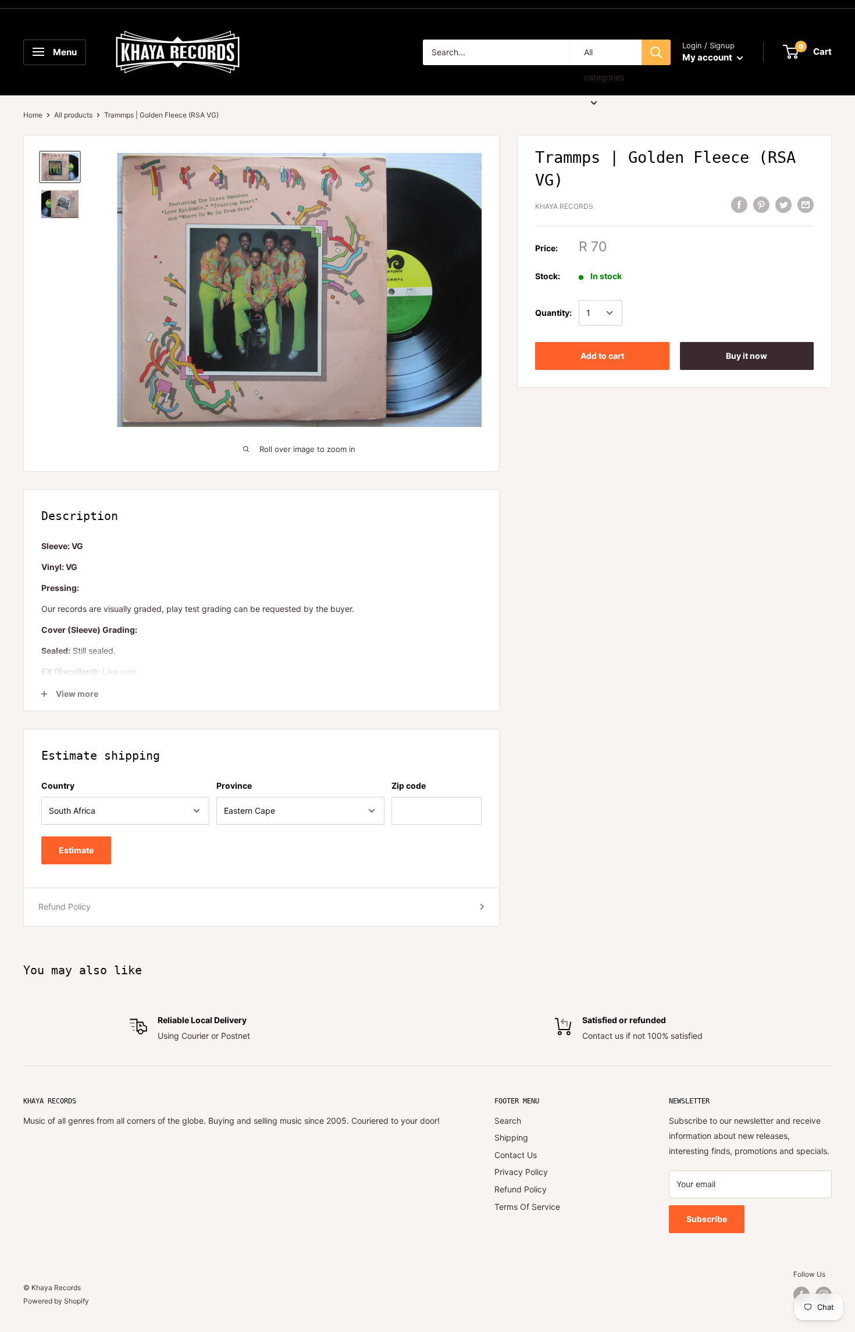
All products (73, 115)
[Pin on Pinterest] (761, 205)
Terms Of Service (527, 1207)
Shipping (511, 1137)
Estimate (76, 850)
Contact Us (515, 1155)
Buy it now (746, 356)
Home (32, 115)
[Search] (656, 52)
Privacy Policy (521, 1172)
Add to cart (602, 356)
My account (708, 57)
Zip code (408, 785)
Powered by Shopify (56, 1301)
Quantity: (553, 313)
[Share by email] (805, 205)
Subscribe (706, 1219)
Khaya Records (564, 206)
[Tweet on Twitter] (783, 205)
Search (507, 1121)
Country (57, 785)
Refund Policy (64, 906)
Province (234, 785)
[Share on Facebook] (739, 205)
